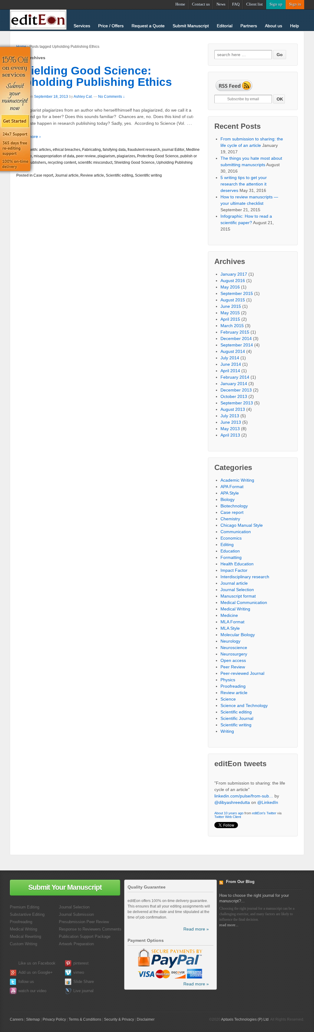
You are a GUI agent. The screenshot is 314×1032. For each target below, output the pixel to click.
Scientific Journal (236, 718)
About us (273, 25)
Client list (254, 4)
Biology (227, 499)
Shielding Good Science (134, 162)
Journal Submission (76, 914)
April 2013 (230, 435)
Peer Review (232, 666)
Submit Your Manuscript (65, 887)
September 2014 (236, 344)
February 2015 (234, 332)
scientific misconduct (95, 162)
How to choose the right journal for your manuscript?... (254, 898)
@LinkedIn (267, 788)
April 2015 (230, 319)
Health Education (237, 563)
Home (180, 4)
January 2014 (233, 383)
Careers (16, 1019)
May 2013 (230, 428)
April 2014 (230, 370)
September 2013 (236, 402)
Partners (248, 25)
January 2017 (233, 274)
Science (228, 699)
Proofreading (233, 686)
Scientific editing (119, 175)
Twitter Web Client (227, 803)
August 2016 (232, 280)
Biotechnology (234, 505)
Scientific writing (148, 175)
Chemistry (230, 518)
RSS (222, 883)
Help (294, 25)
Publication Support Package (84, 936)
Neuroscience (233, 647)
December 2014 (236, 338)
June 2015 (230, 306)
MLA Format (232, 621)
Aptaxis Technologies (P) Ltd (245, 1019)
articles (45, 149)
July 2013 (229, 415)
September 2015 (236, 293)
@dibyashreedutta (232, 788)
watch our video (32, 990)
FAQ (235, 4)
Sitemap (33, 1019)
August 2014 (232, 351)
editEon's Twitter (264, 799)
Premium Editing (24, 907)
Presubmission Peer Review (84, 921)
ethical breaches (66, 149)
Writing (227, 731)
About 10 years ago (228, 799)
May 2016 (230, 287)
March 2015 (232, 325)
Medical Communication (243, 602)
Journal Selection (237, 589)
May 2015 (230, 312)
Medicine (229, 615)
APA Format (231, 486)
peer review (86, 156)
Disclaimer (146, 1019)
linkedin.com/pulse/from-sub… (243, 782)
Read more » (196, 929)
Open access (233, 660)
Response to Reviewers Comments (90, 929)
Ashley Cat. (83, 96)
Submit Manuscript (191, 25)
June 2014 (230, 364)
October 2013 (233, 396)
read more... (228, 925)
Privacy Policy (54, 1019)
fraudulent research (144, 149)
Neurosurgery (233, 654)
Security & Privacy (119, 1019)
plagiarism (106, 156)
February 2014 (234, 377)
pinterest (81, 963)
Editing (227, 544)
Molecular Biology (237, 634)
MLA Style (230, 628)
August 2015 (232, 299)
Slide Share (83, 981)
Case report (43, 175)
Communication (235, 531)
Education (230, 550)
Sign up (276, 4)
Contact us (201, 4)
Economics (231, 538)
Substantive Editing (27, 914)
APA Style (229, 493)
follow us (26, 981)
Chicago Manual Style (241, 525)
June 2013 (230, 422)
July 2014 (229, 357)
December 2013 (236, 390)
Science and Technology (244, 705)
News (220, 4)
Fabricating (91, 149)
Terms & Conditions (85, 1019)
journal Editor (173, 149)
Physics (227, 679)
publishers (37, 162)
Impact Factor (233, 570)
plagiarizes (126, 156)
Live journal (83, 990)
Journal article (66, 175)
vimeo (78, 972)
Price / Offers (111, 25)
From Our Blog (240, 881)
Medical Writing (235, 608)
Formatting (231, 557)
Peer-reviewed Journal (242, 673)
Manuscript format (238, 596)
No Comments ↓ (111, 96)
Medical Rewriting (25, 936)
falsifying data (114, 149)
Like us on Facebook (37, 963)
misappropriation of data (54, 156)
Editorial (224, 25)
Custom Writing (23, 944)
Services (82, 25)
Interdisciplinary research (244, 576)
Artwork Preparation (76, 944)
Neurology (230, 641)
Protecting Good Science (157, 156)
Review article (92, 175)
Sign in (295, 4)
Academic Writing (237, 480)
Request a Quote (148, 25)
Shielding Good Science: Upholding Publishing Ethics (94, 76)
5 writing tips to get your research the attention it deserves (243, 184)
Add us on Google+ (35, 972)
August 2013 (232, 409)
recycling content (62, 162)
